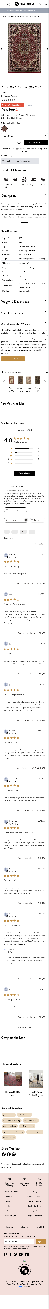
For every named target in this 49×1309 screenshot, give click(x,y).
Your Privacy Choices (25, 1287)
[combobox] (37, 544)
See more (24, 221)
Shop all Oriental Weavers (13, 358)
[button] (46, 4)
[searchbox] (14, 520)
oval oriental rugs (9, 1126)
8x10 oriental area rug (11, 1120)
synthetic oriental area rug (13, 1131)
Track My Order (11, 1191)
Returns (8, 1210)
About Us (9, 1196)
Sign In (25, 148)
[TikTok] (27, 1254)
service (32, 532)
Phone (7, 1226)
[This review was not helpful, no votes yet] (43, 583)
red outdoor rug (24, 1114)
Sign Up (41, 1241)
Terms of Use (24, 1248)
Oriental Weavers (10, 96)
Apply (17, 148)
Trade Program (10, 1215)
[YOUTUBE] (21, 1254)
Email (38, 1226)
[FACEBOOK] (11, 1254)
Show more (8, 538)
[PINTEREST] (15, 1254)
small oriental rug (30, 1120)
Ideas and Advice (34, 1201)
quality (14, 532)
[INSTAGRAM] (5, 1254)
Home (4, 16)
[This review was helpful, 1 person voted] (39, 632)
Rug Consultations (34, 1215)
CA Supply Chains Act (34, 1284)
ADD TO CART (35, 142)
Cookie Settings (33, 1196)
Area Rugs (11, 16)
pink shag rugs (8, 1114)
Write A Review (24, 473)
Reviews (8, 1201)
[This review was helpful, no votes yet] (38, 583)
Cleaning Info (32, 1210)
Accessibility (32, 1191)
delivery (23, 532)
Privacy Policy (12, 1248)
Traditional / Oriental (23, 16)
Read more (21, 622)
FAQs (7, 1206)
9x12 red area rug (27, 1126)
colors (7, 532)
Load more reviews (24, 1027)
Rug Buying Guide (34, 1206)
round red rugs (9, 1137)
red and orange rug (34, 1131)
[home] (24, 5)
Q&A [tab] (29, 430)
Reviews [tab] (20, 430)
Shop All (44, 372)
